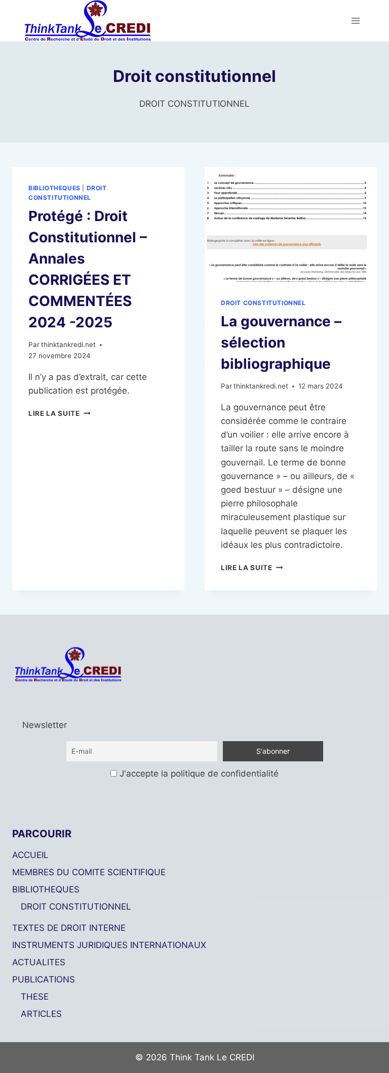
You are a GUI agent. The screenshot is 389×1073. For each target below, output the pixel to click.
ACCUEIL (30, 855)
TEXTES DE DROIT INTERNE (69, 928)
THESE (35, 997)
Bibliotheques (54, 188)
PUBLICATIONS (43, 979)
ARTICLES (41, 1014)
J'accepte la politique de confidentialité (198, 773)
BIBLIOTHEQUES (46, 889)
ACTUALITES (38, 962)
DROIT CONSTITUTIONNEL (76, 907)
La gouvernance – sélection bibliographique (281, 342)
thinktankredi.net (68, 344)
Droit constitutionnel (263, 303)
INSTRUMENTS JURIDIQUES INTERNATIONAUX (109, 945)
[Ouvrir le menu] (355, 20)
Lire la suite (59, 413)
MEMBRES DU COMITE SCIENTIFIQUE (89, 872)
